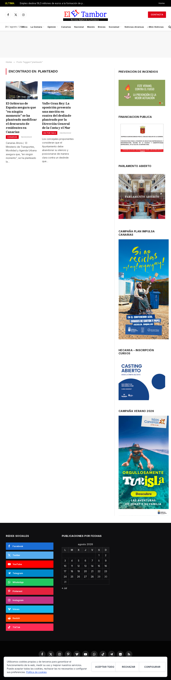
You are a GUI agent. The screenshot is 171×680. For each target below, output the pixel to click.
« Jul (64, 588)
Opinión (51, 27)
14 (92, 565)
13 (85, 565)
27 (85, 576)
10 (65, 565)
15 (99, 565)
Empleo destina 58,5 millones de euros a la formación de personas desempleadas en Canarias (53, 3)
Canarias (66, 27)
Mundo (91, 27)
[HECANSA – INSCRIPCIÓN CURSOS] (142, 380)
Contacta (157, 14)
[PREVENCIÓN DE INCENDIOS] (142, 93)
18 (72, 571)
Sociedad (114, 27)
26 (78, 576)
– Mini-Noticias (155, 27)
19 (78, 571)
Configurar (152, 666)
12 (78, 565)
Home (162, 3)
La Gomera (36, 27)
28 (92, 576)
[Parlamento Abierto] (142, 197)
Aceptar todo (104, 666)
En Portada (49, 133)
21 (92, 571)
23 (105, 571)
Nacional (79, 27)
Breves (102, 27)
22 (99, 571)
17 (65, 571)
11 (72, 565)
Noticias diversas (134, 27)
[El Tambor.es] (85, 15)
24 (65, 576)
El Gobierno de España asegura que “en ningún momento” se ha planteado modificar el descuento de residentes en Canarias (21, 118)
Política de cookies (36, 672)
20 (85, 571)
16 (106, 565)
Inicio (24, 27)
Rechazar (128, 666)
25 (72, 576)
